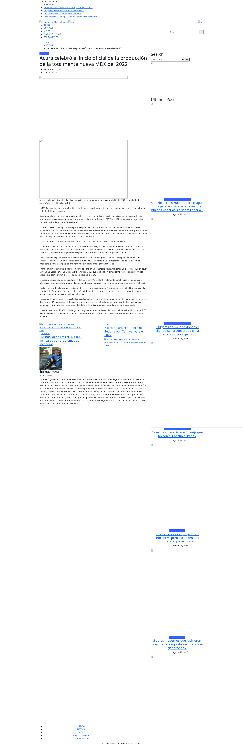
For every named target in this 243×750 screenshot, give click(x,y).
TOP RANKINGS (51, 37)
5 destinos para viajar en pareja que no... (63, 13)
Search (185, 59)
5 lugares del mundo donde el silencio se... (64, 10)
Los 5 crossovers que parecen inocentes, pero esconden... (71, 16)
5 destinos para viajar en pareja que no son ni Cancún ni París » (177, 434)
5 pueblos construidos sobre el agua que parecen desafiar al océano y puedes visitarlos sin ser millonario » (177, 206)
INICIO (47, 25)
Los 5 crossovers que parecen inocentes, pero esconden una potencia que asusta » (177, 537)
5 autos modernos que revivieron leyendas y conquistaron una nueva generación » (177, 644)
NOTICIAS (48, 28)
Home (46, 42)
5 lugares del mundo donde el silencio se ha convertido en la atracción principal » (177, 330)
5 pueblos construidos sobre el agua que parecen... (68, 7)
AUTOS (47, 31)
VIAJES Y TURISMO (52, 34)
